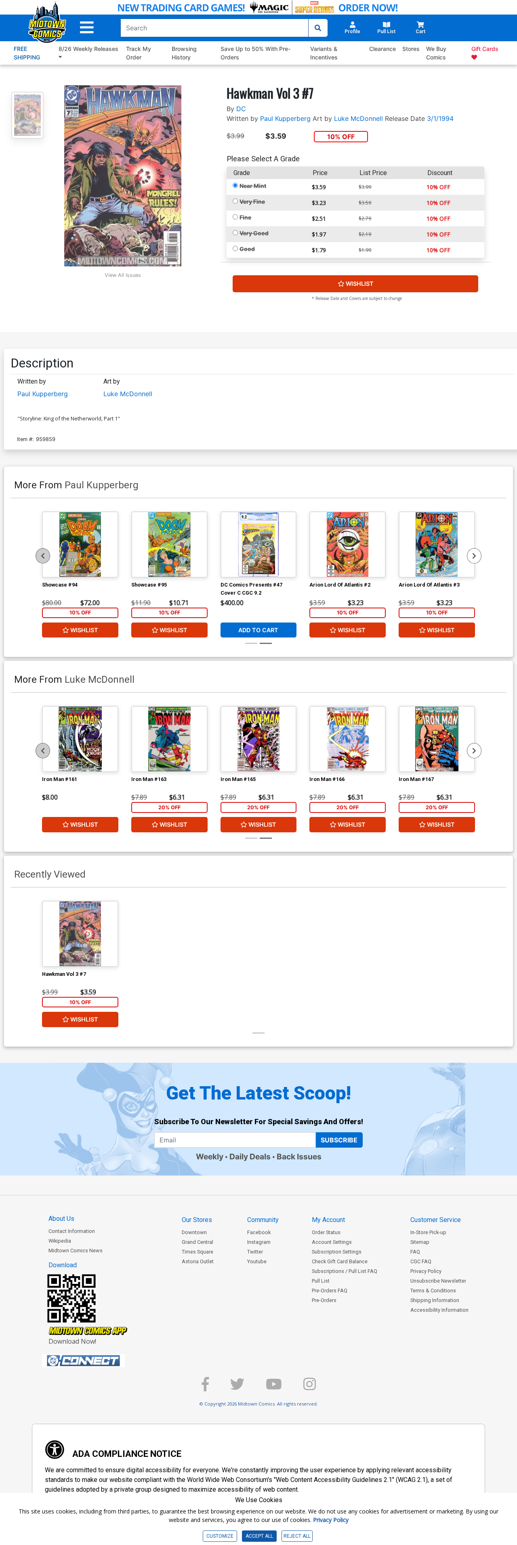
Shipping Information (434, 1300)
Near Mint (253, 185)
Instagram (259, 1242)
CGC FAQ (420, 1261)
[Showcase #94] (80, 544)
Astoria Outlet (198, 1261)
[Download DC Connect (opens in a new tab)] (98, 1361)
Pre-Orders (324, 1300)
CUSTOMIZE (219, 1536)
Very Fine (252, 201)
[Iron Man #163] (169, 739)
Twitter (255, 1252)
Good (247, 248)
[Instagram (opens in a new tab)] (310, 1388)
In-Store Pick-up (428, 1232)
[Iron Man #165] (259, 739)
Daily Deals (250, 1156)
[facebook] (205, 1388)
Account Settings (332, 1242)
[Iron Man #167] (437, 739)
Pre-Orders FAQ (329, 1291)
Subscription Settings (336, 1252)
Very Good (254, 233)
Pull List (321, 1281)
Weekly (209, 1156)
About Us (61, 1218)
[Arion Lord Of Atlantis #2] (347, 544)
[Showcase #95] (169, 544)
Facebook (259, 1232)
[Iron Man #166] (347, 739)
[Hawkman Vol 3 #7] (80, 934)
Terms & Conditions (433, 1291)
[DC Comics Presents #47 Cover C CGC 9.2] (259, 544)
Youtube (257, 1261)
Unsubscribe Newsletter (438, 1281)
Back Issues (299, 1156)
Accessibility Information (439, 1310)
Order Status (326, 1232)
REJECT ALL (297, 1536)
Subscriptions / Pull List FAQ (344, 1271)
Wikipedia (59, 1241)
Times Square (197, 1252)
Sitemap (419, 1242)
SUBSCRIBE (339, 1140)
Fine (245, 217)
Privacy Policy (425, 1271)
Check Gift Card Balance (340, 1261)
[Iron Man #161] (80, 739)
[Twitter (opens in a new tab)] (237, 1388)
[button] (87, 28)
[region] (43, 556)
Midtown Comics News (75, 1250)
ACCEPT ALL (259, 1536)
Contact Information (71, 1231)
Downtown (194, 1232)
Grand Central (197, 1242)
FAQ (415, 1252)
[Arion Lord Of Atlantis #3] (437, 544)
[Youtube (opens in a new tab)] (274, 1388)
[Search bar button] (318, 28)
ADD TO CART (258, 630)
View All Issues (123, 275)
